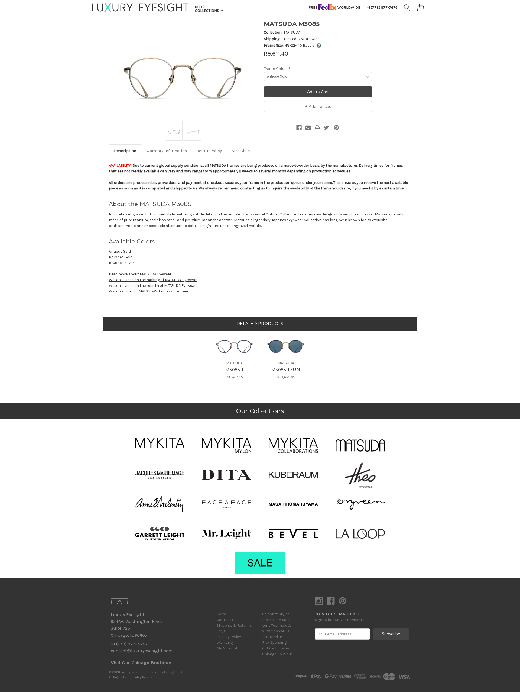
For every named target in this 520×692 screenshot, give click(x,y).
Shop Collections (207, 9)
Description (125, 150)
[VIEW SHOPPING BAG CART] (420, 7)
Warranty (225, 642)
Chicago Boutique (277, 654)
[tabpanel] (234, 355)
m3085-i (234, 369)
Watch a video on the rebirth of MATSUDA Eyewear (152, 285)
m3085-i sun (285, 369)
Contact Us (227, 619)
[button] (159, 442)
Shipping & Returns (234, 625)
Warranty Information (166, 150)
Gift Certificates (276, 648)
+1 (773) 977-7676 (382, 7)
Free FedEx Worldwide (300, 39)
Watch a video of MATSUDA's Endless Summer (148, 291)
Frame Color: (277, 68)
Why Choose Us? (276, 631)
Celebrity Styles (276, 614)
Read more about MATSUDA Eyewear (140, 274)
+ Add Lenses (318, 106)
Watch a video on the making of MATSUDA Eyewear (153, 280)
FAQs (221, 631)
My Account (227, 648)
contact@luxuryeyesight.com (142, 650)
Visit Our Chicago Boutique (141, 662)
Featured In (272, 637)
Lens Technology (276, 625)
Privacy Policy (229, 637)
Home (222, 614)
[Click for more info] (317, 45)
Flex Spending (274, 642)
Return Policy (209, 150)
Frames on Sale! (276, 619)
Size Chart (241, 150)
